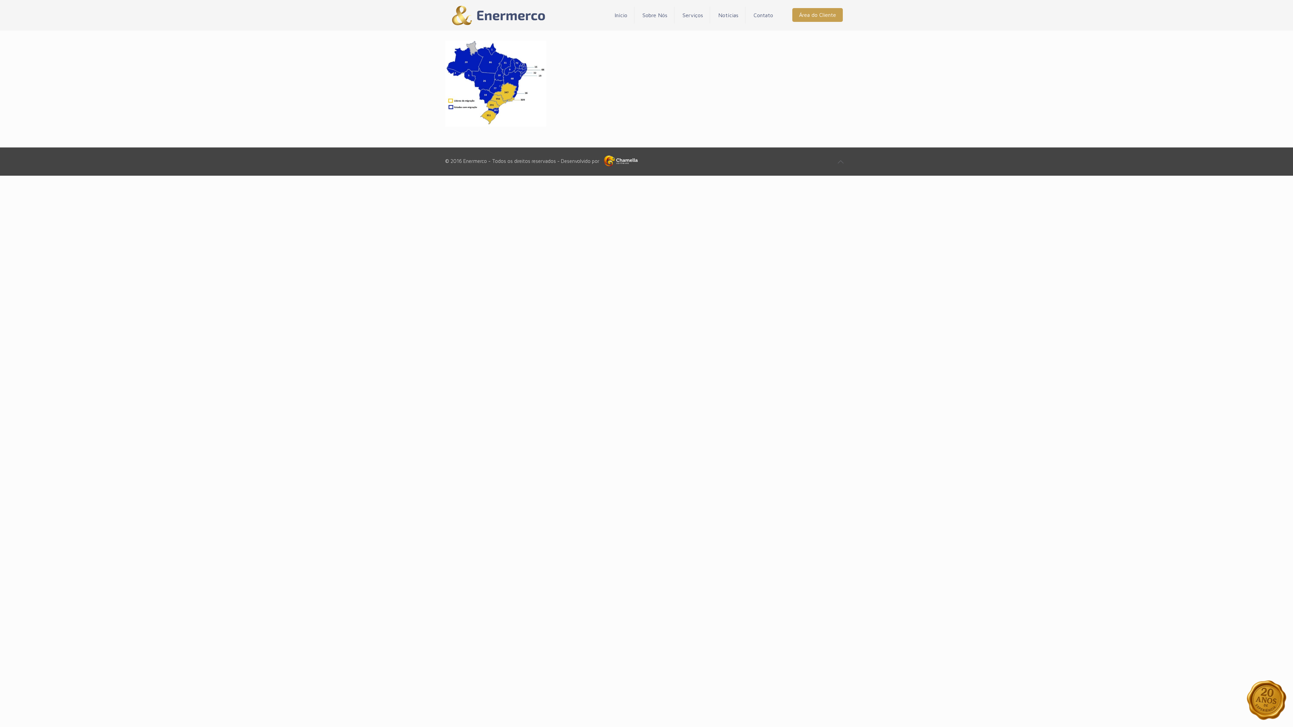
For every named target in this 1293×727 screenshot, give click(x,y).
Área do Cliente (817, 15)
